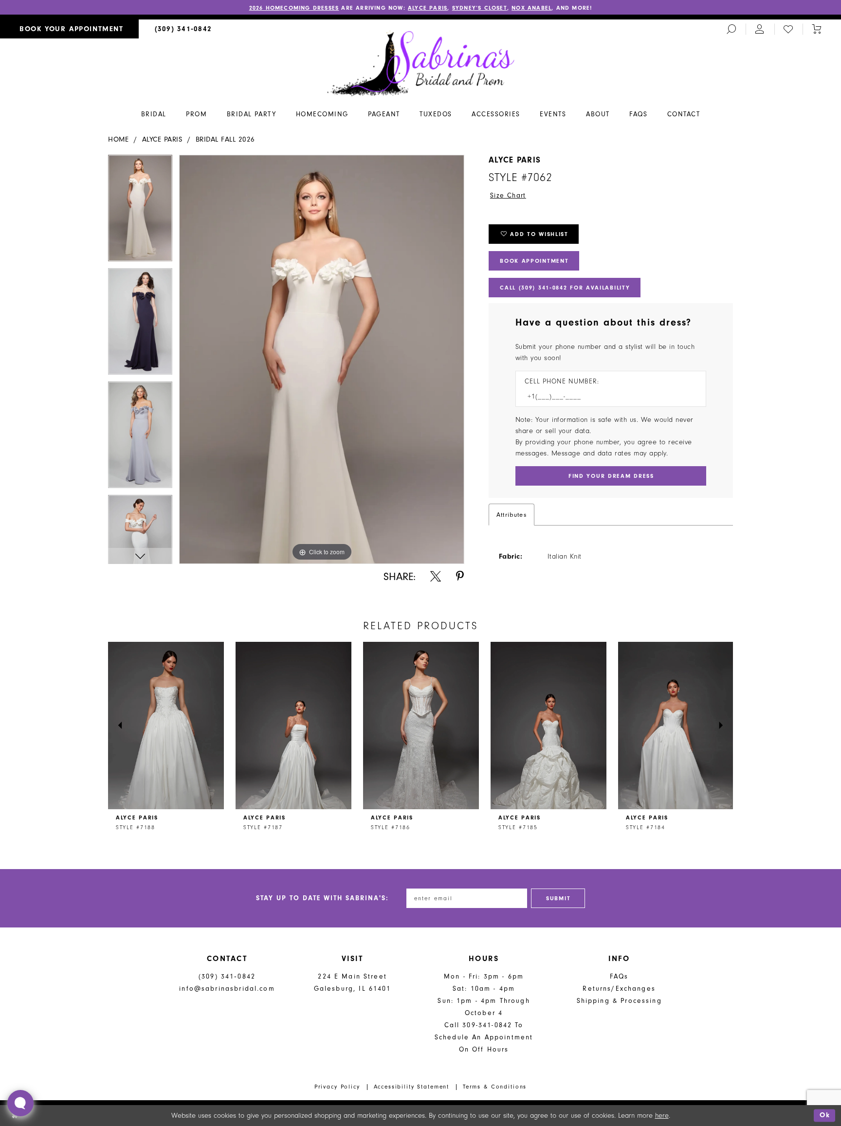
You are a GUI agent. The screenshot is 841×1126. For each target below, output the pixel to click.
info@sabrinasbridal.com (226, 988)
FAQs (619, 976)
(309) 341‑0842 (227, 976)
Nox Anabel (531, 7)
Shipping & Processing (619, 1001)
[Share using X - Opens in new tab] (435, 576)
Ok (825, 1115)
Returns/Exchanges (619, 988)
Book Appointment (534, 260)
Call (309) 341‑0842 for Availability (565, 287)
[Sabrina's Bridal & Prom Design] (420, 62)
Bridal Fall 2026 (225, 139)
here (662, 1115)
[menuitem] (69, 28)
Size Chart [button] (508, 195)
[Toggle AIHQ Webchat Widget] (20, 1103)
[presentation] (166, 725)
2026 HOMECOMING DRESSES (294, 7)
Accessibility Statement (412, 1086)
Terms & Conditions (495, 1086)
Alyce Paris (427, 7)
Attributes (511, 514)
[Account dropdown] (760, 28)
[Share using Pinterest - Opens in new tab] (460, 576)
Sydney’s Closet (479, 7)
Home (118, 139)
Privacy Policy (337, 1086)
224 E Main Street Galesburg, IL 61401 (352, 982)
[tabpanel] (140, 211)
